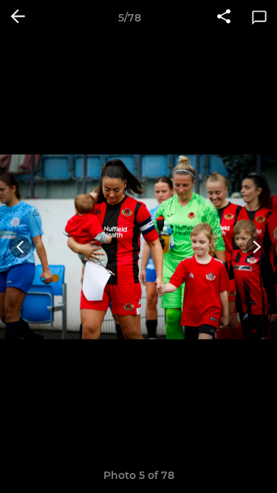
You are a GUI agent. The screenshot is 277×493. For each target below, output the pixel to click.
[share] (224, 17)
